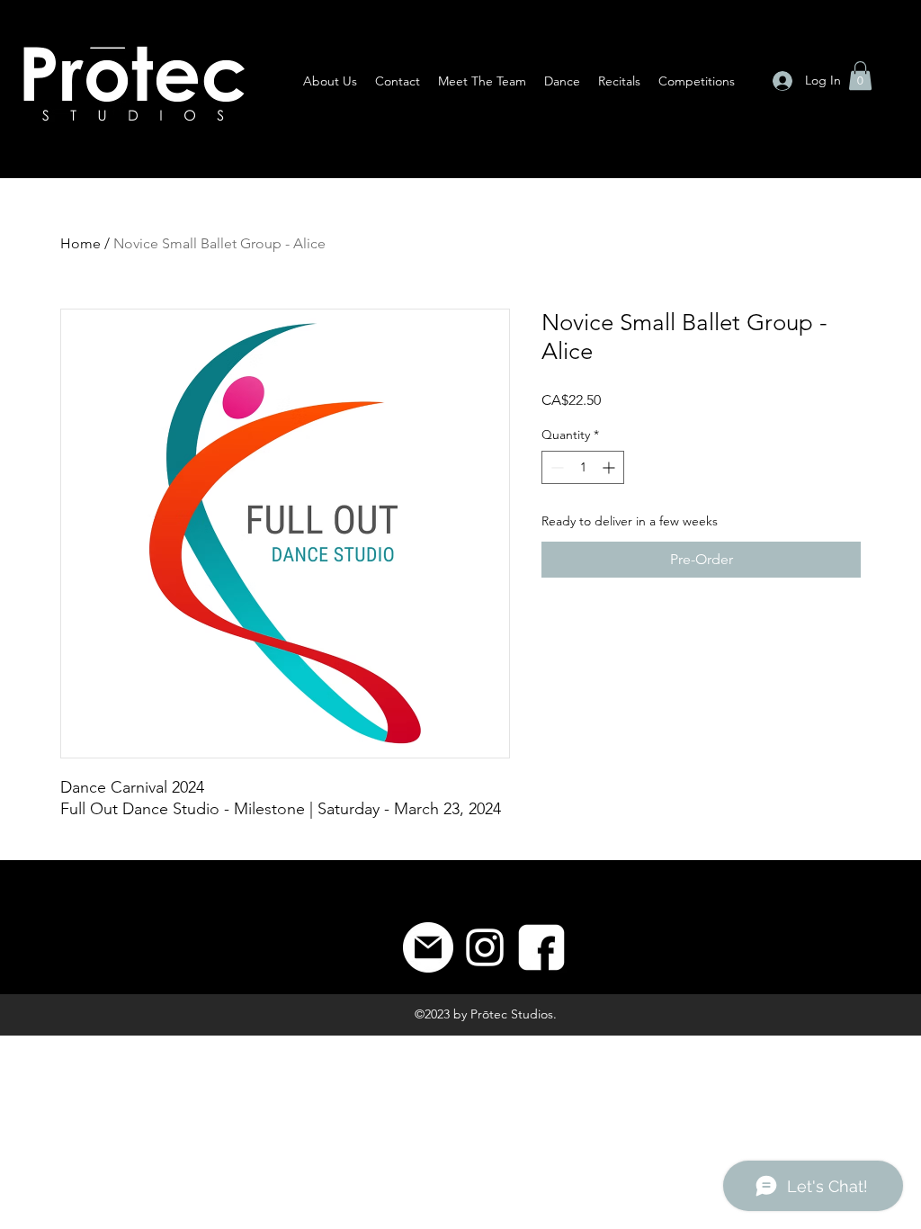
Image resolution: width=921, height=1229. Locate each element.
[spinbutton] (583, 467)
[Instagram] (485, 947)
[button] (860, 75)
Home (80, 243)
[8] (541, 947)
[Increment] (610, 467)
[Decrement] (555, 467)
